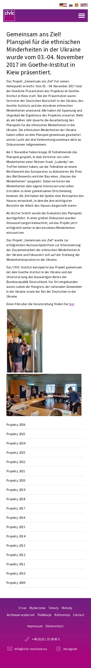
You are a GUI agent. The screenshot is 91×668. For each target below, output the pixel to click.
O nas (22, 608)
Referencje (62, 615)
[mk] (76, 4)
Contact (78, 615)
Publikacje (44, 615)
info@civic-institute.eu (31, 649)
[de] (63, 4)
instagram (70, 649)
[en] (84, 4)
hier (71, 304)
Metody (67, 608)
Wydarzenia (37, 608)
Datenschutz (55, 626)
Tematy (53, 608)
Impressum (35, 626)
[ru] (71, 4)
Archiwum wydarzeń (21, 615)
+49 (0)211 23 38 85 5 (46, 639)
